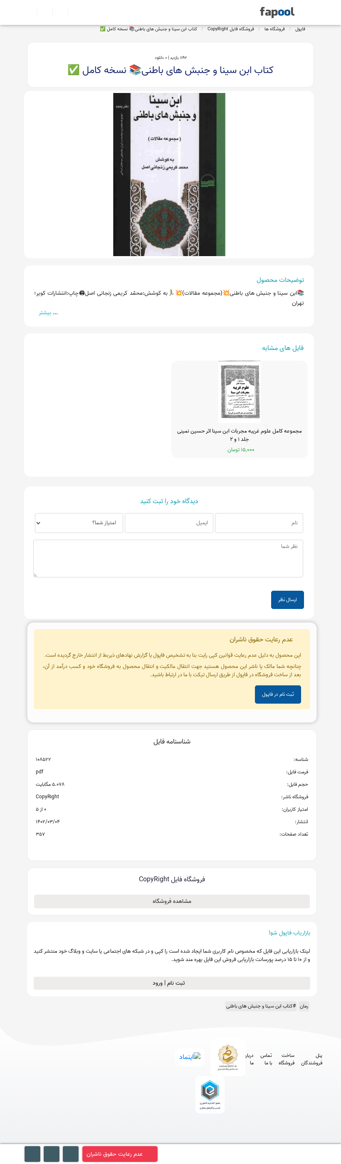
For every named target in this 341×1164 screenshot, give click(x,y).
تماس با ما (266, 1059)
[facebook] (177, 1139)
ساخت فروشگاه (286, 1059)
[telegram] (193, 1139)
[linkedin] (239, 1139)
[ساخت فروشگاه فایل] (56, 12)
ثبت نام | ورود (170, 983)
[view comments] (182, 848)
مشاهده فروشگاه (172, 901)
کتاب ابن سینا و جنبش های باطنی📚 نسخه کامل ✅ (148, 29)
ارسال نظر (287, 600)
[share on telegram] (161, 848)
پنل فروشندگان (311, 1059)
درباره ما (249, 1059)
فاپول (300, 29)
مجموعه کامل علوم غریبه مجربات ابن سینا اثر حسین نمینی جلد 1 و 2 (239, 435)
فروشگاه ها (274, 29)
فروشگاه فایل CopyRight (231, 29)
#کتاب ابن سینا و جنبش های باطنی (261, 1006)
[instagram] (208, 1139)
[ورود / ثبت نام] (41, 12)
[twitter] (223, 1139)
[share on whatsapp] (171, 848)
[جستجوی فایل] (72, 12)
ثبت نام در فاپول (278, 694)
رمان (304, 1006)
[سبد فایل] (30, 12)
